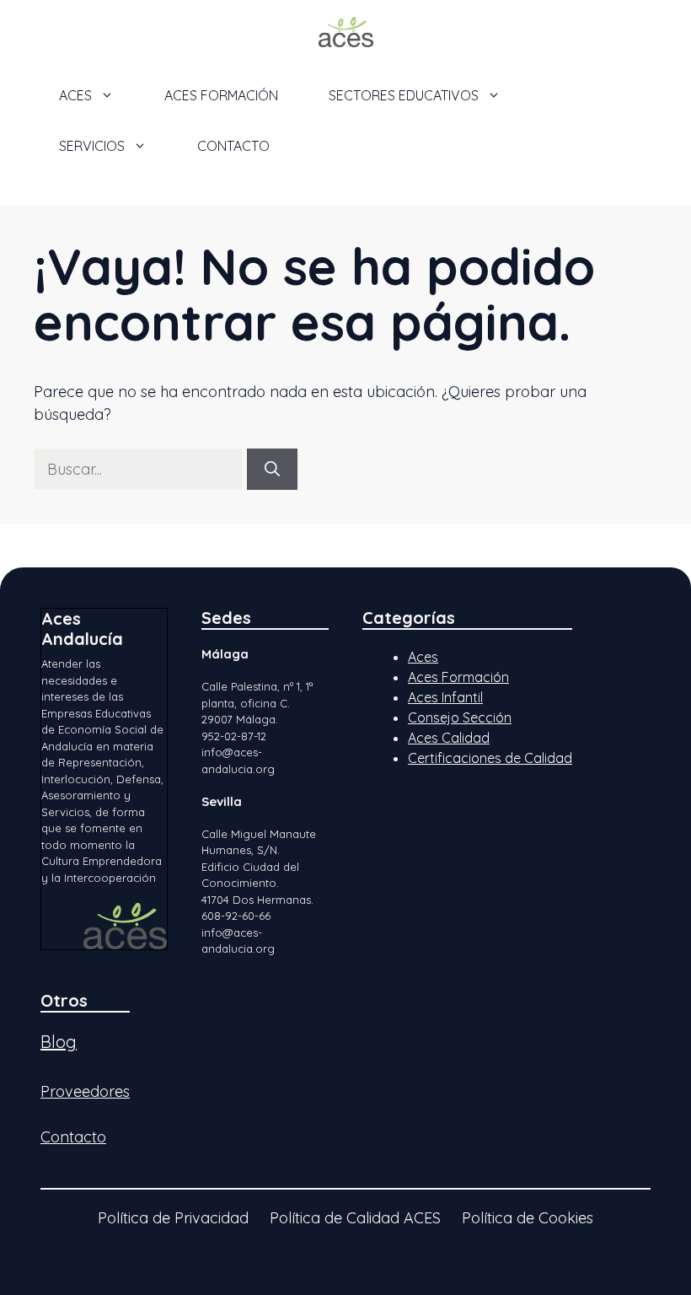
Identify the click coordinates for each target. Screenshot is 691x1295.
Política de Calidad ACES (355, 1218)
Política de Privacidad (173, 1218)
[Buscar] (272, 469)
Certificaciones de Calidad (490, 758)
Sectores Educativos (404, 95)
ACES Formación (221, 95)
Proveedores (85, 1091)
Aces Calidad (449, 737)
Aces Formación (458, 677)
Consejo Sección (460, 717)
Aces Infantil (445, 697)
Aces (423, 656)
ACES (75, 95)
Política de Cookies (527, 1218)
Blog (58, 1041)
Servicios (92, 145)
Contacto (233, 145)
